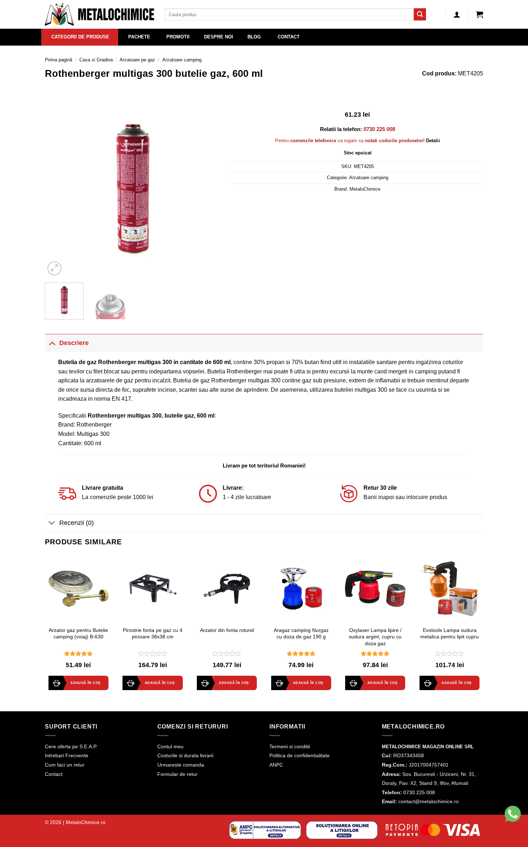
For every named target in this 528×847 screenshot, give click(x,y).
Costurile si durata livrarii (185, 755)
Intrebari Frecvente (66, 755)
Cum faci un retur (64, 765)
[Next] (208, 188)
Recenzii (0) (76, 522)
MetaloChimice (364, 189)
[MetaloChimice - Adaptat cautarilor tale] (99, 14)
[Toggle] (52, 342)
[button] (479, 14)
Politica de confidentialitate (299, 755)
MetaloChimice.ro (86, 822)
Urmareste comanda (180, 765)
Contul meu (170, 746)
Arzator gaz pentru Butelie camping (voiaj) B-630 (78, 633)
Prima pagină (58, 59)
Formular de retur (177, 774)
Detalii (433, 140)
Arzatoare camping (182, 59)
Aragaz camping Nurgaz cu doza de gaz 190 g (301, 633)
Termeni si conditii (289, 746)
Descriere (74, 342)
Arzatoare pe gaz (137, 59)
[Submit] (420, 14)
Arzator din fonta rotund (227, 630)
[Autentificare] (456, 14)
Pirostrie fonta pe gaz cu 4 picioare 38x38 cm (152, 633)
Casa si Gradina (96, 59)
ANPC (276, 765)
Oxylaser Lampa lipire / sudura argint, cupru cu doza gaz (375, 636)
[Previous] (57, 188)
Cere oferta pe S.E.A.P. (71, 746)
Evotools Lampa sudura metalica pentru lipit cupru (449, 633)
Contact (53, 774)
